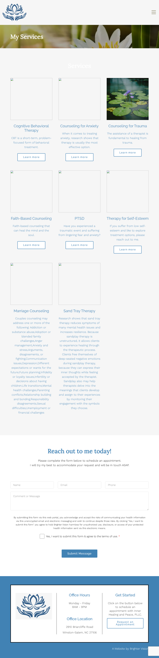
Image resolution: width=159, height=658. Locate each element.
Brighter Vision (139, 648)
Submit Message (79, 553)
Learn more (31, 157)
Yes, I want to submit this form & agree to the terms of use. (83, 536)
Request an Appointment (125, 623)
